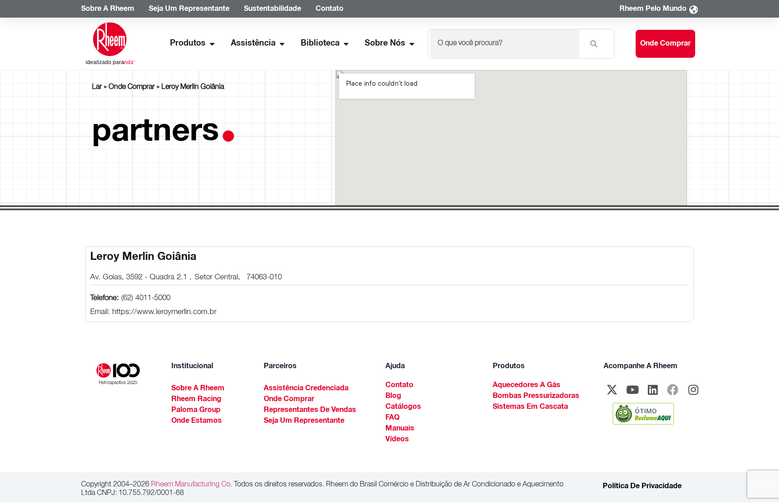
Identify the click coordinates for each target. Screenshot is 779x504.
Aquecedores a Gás (526, 385)
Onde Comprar (132, 87)
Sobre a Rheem (198, 389)
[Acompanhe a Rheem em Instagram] (693, 389)
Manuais (399, 429)
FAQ (392, 418)
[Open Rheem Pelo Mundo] (693, 9)
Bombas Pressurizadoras (536, 396)
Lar (97, 87)
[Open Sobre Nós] (412, 44)
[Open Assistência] (282, 44)
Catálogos (403, 407)
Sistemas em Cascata (530, 407)
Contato (399, 385)
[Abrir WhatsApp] (756, 481)
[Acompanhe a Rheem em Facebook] (673, 389)
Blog (393, 396)
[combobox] (505, 43)
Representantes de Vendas (310, 410)
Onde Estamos (196, 421)
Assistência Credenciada (306, 389)
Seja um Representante (304, 421)
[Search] (595, 43)
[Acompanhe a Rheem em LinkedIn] (653, 389)
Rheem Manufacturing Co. (190, 485)
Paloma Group (195, 410)
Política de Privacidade (642, 486)
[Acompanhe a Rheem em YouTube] (632, 389)
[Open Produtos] (212, 44)
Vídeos (397, 440)
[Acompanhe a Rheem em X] (612, 389)
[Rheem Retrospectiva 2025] (118, 374)
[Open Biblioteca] (346, 44)
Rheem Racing (196, 399)
